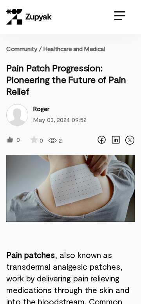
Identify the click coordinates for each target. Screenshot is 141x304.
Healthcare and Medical (74, 48)
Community (24, 48)
